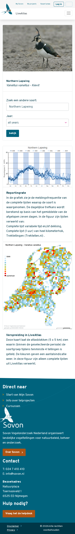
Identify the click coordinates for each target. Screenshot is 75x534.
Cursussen (13, 406)
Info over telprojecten (20, 400)
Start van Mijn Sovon (19, 394)
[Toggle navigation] (68, 13)
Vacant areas (45, 4)
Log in (59, 4)
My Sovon (19, 4)
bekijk (12, 133)
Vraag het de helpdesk (18, 513)
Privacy (11, 530)
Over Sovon (12, 452)
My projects (31, 4)
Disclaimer (13, 526)
